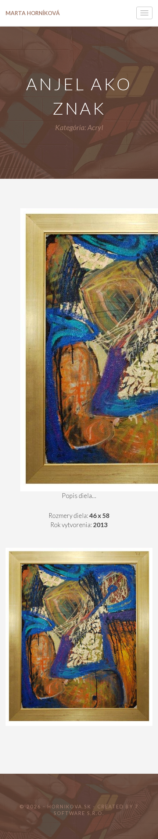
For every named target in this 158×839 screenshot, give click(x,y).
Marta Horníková (33, 13)
